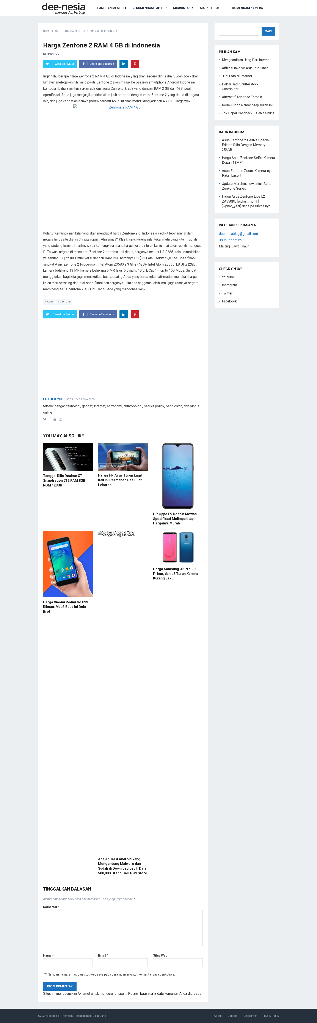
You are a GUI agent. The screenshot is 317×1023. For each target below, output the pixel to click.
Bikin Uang (99, 1015)
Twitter (227, 293)
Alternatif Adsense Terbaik (242, 97)
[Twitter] (45, 419)
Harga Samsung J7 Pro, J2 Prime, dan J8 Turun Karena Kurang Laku (175, 573)
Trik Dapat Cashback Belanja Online (248, 113)
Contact (232, 1015)
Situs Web (160, 955)
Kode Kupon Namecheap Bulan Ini (247, 105)
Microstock (183, 8)
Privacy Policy (271, 1015)
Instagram (229, 285)
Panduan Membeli (111, 8)
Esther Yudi (51, 53)
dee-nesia (53, 1015)
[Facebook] (51, 419)
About (218, 1015)
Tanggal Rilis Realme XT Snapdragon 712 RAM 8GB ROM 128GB (64, 480)
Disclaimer (250, 1015)
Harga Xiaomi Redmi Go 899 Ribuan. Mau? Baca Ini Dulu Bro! (65, 607)
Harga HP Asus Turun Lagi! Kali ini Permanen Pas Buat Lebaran (120, 480)
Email (103, 955)
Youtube (228, 277)
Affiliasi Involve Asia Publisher (245, 68)
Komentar (51, 907)
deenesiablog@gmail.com (238, 234)
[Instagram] (61, 419)
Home (46, 31)
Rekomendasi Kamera (246, 8)
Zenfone (65, 301)
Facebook (229, 301)
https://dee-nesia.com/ (80, 399)
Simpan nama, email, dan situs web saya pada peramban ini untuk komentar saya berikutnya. (111, 974)
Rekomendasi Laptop (149, 8)
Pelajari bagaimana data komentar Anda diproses (164, 994)
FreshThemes (82, 1015)
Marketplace (211, 8)
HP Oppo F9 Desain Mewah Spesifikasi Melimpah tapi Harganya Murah (175, 518)
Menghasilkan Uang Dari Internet (246, 60)
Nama (48, 955)
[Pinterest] (135, 64)
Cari (268, 31)
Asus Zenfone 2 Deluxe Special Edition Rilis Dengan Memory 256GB (246, 145)
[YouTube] (55, 419)
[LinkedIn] (123, 64)
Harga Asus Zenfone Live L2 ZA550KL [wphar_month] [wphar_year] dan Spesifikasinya (246, 201)
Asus (58, 31)
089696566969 (230, 240)
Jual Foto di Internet (237, 76)
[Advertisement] (123, 200)
